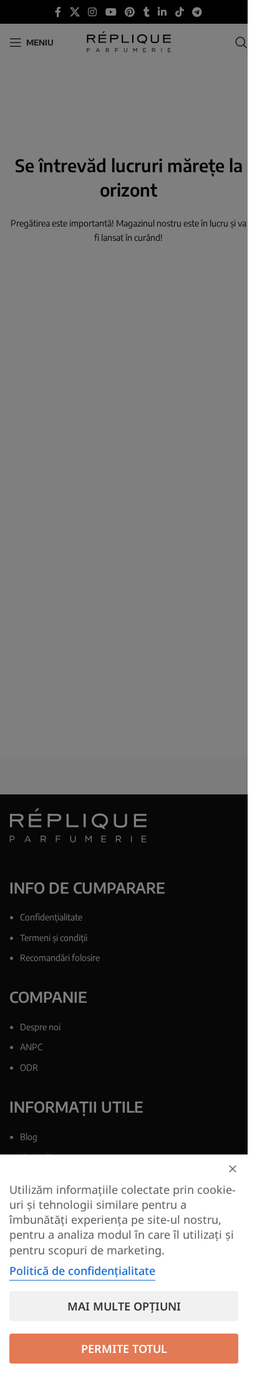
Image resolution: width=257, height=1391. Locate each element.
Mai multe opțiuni (124, 1306)
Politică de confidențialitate (82, 1270)
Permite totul (124, 1348)
